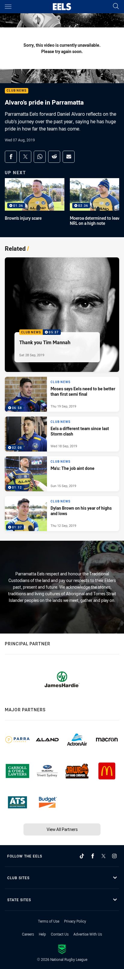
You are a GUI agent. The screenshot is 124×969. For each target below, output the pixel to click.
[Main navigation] (8, 6)
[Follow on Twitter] (103, 856)
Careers (28, 934)
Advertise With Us (87, 934)
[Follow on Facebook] (92, 856)
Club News (16, 91)
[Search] (116, 6)
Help (42, 934)
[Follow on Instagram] (114, 856)
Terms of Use (48, 921)
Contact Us (60, 934)
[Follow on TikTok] (81, 856)
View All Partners (62, 829)
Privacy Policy (75, 921)
